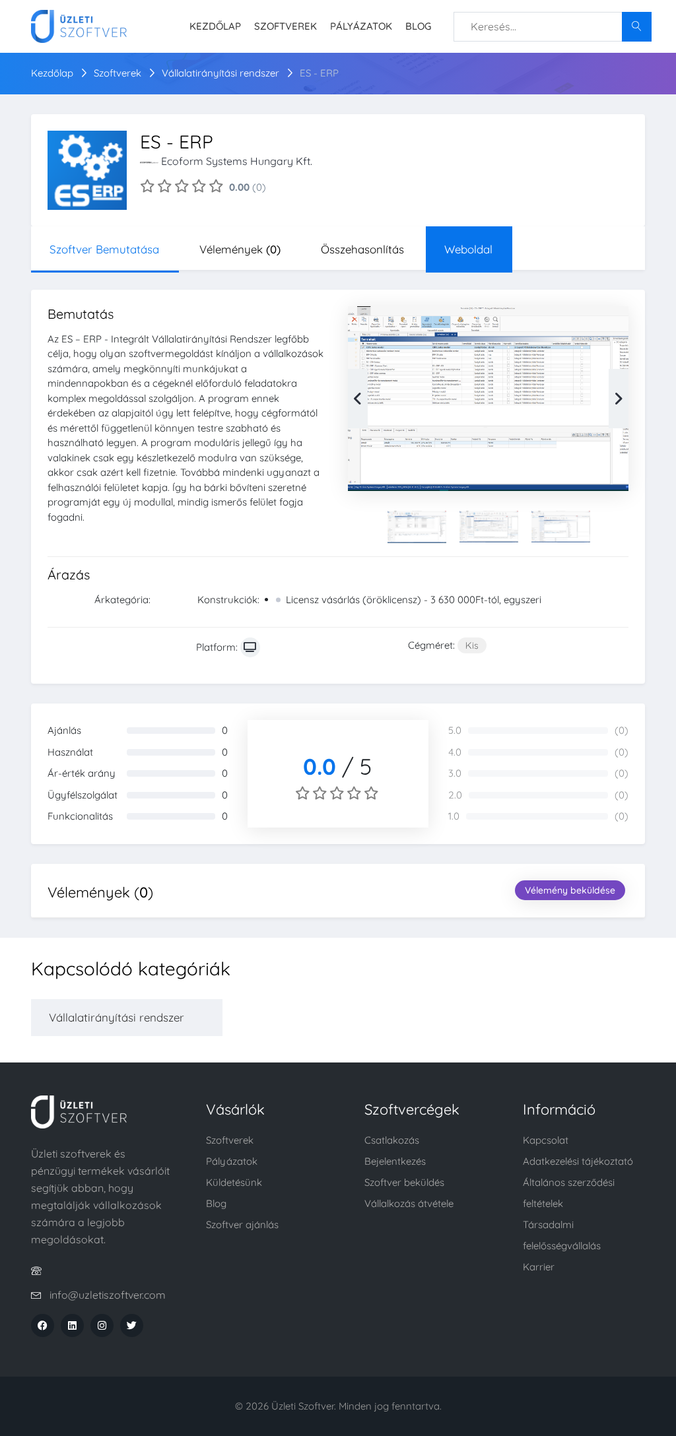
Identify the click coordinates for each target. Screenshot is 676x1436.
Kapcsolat (545, 1140)
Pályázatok (361, 26)
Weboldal (468, 249)
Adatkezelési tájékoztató (578, 1161)
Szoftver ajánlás (242, 1224)
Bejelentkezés (395, 1161)
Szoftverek (285, 26)
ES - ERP (319, 73)
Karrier (539, 1266)
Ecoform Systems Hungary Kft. (236, 161)
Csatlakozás (391, 1140)
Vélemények (240, 249)
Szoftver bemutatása (104, 249)
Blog (418, 26)
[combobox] (553, 27)
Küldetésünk (234, 1182)
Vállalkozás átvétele (409, 1203)
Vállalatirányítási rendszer (222, 73)
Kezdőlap (215, 26)
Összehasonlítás (362, 249)
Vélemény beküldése (570, 890)
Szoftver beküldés (404, 1182)
